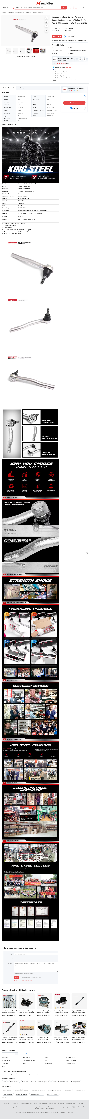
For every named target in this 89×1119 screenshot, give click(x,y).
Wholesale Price (52, 1103)
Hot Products (7, 1103)
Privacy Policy (70, 1112)
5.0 (69, 91)
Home (3, 12)
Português (25, 1107)
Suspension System (71, 1060)
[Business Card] (85, 95)
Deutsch (51, 1107)
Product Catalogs (26, 1054)
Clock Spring (5, 1063)
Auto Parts (28, 12)
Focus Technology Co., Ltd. (33, 1112)
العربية (63, 1107)
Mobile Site (41, 1105)
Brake (46, 1057)
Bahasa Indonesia (50, 1108)
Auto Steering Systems (38, 12)
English (14, 1107)
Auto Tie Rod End (7, 1094)
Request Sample (81, 40)
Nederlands (57, 1107)
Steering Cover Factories (38, 1090)
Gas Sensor (5, 1057)
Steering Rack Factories (54, 1090)
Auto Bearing (26, 1057)
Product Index (80, 1103)
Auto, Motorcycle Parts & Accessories (15, 12)
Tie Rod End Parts (80, 1090)
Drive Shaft (47, 1060)
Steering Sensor (75, 1082)
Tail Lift (25, 1063)
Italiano (46, 1107)
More (3, 1066)
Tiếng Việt (41, 1108)
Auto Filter (25, 1082)
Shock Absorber (6, 1060)
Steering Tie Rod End (21, 1094)
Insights (48, 1105)
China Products (15, 1103)
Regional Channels (70, 1103)
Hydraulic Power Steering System (40, 1082)
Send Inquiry (57, 36)
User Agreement (54, 1112)
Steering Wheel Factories (21, 1090)
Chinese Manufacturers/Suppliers (29, 1103)
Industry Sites (61, 1103)
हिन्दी (78, 1107)
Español (19, 1107)
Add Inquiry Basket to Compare (26, 57)
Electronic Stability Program (60, 1082)
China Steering (7, 1090)
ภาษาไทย (83, 1107)
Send (16, 978)
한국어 (68, 1107)
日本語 (73, 1107)
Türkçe (36, 1108)
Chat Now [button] (71, 36)
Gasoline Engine (70, 1063)
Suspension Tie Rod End (37, 1094)
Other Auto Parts (70, 1057)
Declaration (62, 1112)
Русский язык (39, 1107)
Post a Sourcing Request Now (23, 981)
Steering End (68, 1090)
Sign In (54, 80)
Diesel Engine (48, 1063)
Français (32, 1107)
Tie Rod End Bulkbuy (52, 1094)
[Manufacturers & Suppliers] (44, 3)
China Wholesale (43, 1103)
